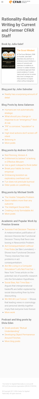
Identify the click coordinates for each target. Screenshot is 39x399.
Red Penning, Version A (16, 155)
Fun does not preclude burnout (19, 181)
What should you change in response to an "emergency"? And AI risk (21, 119)
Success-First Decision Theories (20, 229)
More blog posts (12, 341)
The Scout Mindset (26, 50)
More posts (10, 143)
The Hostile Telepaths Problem (19, 197)
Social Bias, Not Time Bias (17, 282)
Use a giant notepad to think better (21, 165)
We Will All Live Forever (16, 299)
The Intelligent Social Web (17, 207)
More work (10, 312)
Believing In (10, 139)
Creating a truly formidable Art (19, 210)
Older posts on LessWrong (17, 185)
